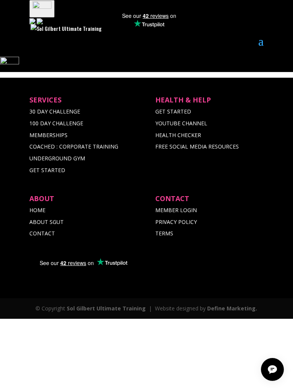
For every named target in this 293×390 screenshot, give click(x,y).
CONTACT (42, 233)
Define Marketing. (232, 308)
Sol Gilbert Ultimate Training (106, 308)
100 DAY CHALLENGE (56, 123)
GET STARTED (47, 170)
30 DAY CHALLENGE (54, 111)
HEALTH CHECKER (178, 135)
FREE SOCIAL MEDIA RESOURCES (197, 146)
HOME (37, 210)
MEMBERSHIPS (48, 135)
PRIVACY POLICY (176, 221)
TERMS (164, 233)
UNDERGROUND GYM (57, 158)
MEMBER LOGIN (176, 210)
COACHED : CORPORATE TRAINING (73, 146)
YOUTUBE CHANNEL (181, 123)
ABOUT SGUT (46, 221)
